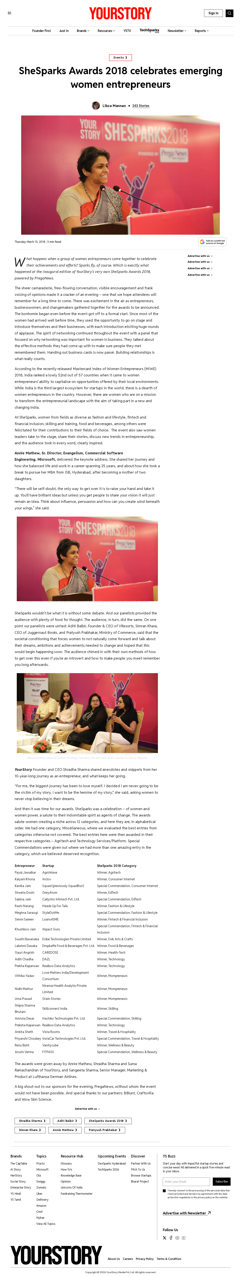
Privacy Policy (145, 1259)
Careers (128, 1259)
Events (119, 57)
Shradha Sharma (30, 1121)
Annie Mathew (63, 1130)
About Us (114, 1259)
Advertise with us (86, 1108)
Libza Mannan (114, 106)
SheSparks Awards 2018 (106, 1121)
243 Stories (140, 106)
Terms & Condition (168, 1259)
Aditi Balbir (65, 1121)
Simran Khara (28, 1130)
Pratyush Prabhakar (103, 1130)
